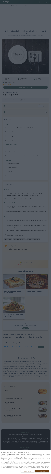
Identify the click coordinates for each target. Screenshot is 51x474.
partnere (9, 454)
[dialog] (25, 462)
